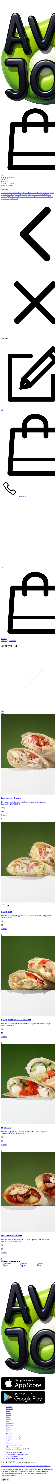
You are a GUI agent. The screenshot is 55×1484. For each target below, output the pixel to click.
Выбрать (4, 815)
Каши (8, 1411)
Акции (3, 179)
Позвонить (22, 496)
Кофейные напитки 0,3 (13, 1437)
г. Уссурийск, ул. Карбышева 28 (17, 1455)
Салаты (8, 1429)
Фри (7, 1431)
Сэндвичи (9, 1425)
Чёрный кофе (10, 1435)
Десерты (9, 1433)
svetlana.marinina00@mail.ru (15, 1459)
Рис (7, 1421)
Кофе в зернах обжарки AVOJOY (17, 1449)
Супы (8, 1427)
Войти (13, 177)
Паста (8, 1417)
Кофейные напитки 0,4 (13, 1439)
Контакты (4, 182)
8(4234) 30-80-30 (12, 1457)
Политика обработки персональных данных (15, 1466)
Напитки (9, 1443)
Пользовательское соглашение (40, 1466)
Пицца (8, 1413)
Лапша (8, 1419)
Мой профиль (5, 177)
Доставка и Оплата (7, 184)
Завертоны (9, 1423)
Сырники (9, 1409)
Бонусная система (7, 186)
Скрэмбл (9, 1407)
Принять (5, 1480)
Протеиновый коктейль (14, 1445)
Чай (7, 1441)
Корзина (4, 639)
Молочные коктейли (13, 1447)
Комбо (8, 1415)
